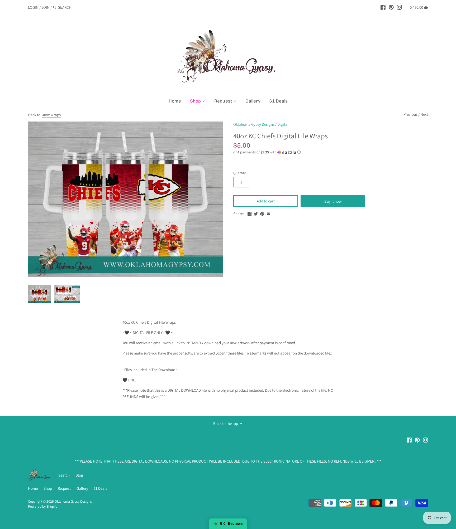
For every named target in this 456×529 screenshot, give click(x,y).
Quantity (239, 173)
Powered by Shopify (42, 506)
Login (33, 7)
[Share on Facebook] (249, 213)
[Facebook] (383, 7)
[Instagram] (399, 7)
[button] (330, 152)
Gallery (82, 488)
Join (45, 7)
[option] (39, 294)
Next (424, 114)
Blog (79, 475)
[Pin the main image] (262, 213)
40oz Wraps (51, 114)
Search (64, 475)
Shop (48, 488)
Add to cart (266, 200)
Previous (410, 114)
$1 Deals (100, 488)
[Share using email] (268, 213)
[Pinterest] (391, 7)
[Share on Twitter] (256, 213)
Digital (282, 124)
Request (64, 488)
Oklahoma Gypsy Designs (253, 124)
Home (33, 488)
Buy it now (333, 201)
